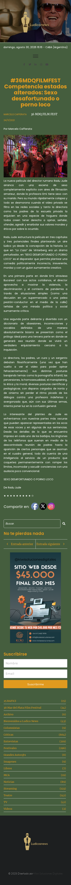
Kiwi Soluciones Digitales (48, 873)
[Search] (63, 523)
